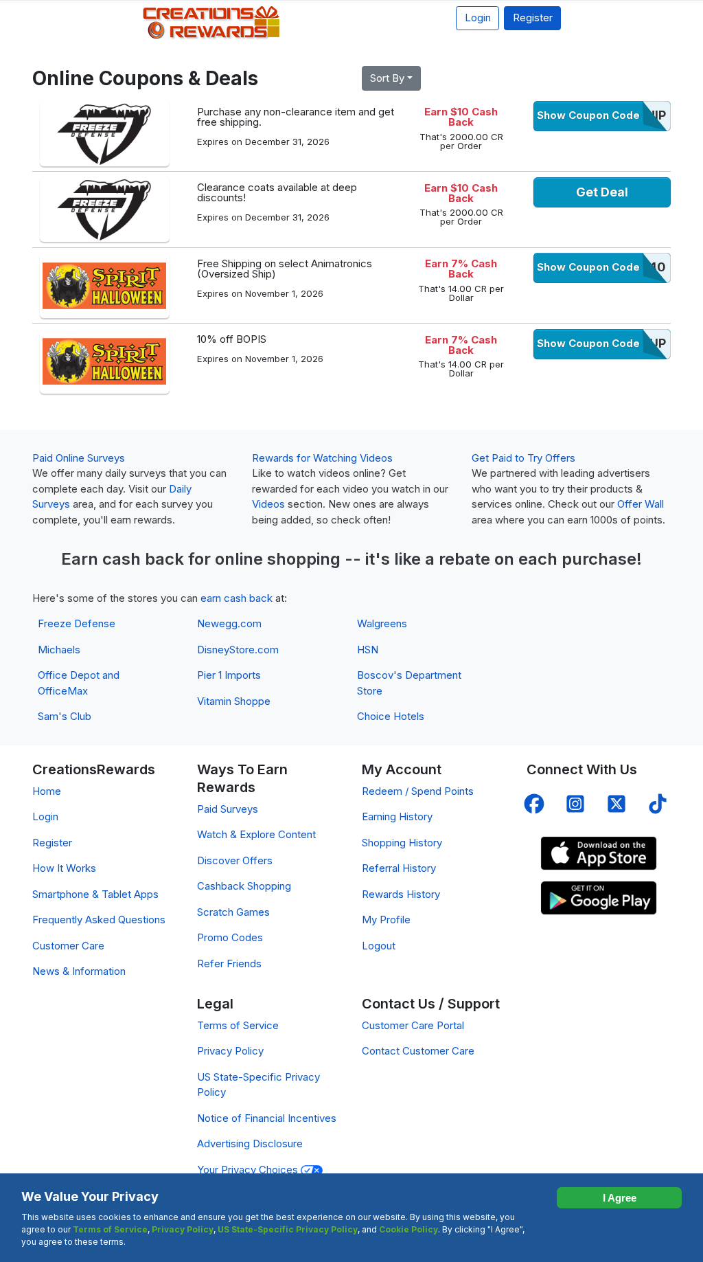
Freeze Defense (76, 623)
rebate (464, 559)
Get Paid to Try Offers (523, 457)
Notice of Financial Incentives (266, 1118)
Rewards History (401, 894)
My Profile (386, 919)
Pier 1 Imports (229, 674)
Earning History (397, 816)
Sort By (387, 77)
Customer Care (68, 945)
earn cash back (236, 598)
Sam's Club (64, 716)
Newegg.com (229, 623)
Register (533, 17)
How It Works (64, 868)
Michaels (59, 649)
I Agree (619, 1198)
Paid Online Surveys (78, 457)
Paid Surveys (227, 808)
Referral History (399, 868)
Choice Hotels (390, 716)
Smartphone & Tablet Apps (95, 894)
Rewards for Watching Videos (322, 457)
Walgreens (382, 623)
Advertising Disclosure (250, 1143)
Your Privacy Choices (249, 1169)
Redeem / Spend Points (418, 791)
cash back (143, 559)
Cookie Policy (408, 1229)
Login (478, 17)
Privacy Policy (230, 1050)
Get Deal (602, 192)
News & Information (79, 971)
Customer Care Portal (413, 1025)
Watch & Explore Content (256, 834)
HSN (367, 649)
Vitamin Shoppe (233, 701)
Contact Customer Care (418, 1050)
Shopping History (402, 842)
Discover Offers (235, 860)
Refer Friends (229, 963)
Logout (378, 945)
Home (46, 791)
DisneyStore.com (238, 649)
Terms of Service (238, 1025)
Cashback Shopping (244, 885)
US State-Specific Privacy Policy (288, 1229)
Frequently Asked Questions (98, 919)
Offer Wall (640, 503)
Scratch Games (233, 912)
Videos (268, 503)
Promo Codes (230, 937)
